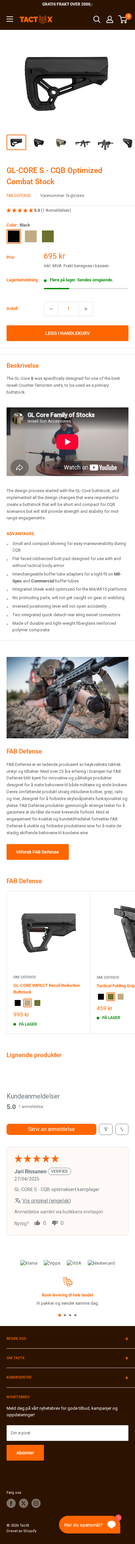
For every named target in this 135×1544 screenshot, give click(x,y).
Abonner (25, 1452)
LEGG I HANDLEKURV (67, 333)
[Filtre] (106, 1129)
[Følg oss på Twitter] (23, 1503)
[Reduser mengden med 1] (51, 309)
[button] (20, 210)
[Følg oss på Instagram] (36, 1503)
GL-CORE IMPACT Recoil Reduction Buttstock (46, 988)
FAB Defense (19, 195)
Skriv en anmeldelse (51, 1129)
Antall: (13, 308)
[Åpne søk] (97, 19)
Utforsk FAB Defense (37, 852)
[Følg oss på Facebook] (11, 1503)
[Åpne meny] (10, 19)
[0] (123, 19)
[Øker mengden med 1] (86, 309)
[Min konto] (109, 19)
